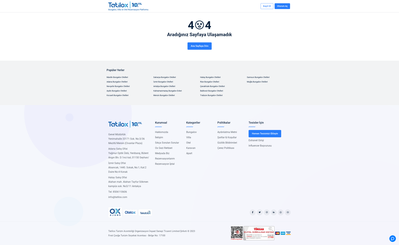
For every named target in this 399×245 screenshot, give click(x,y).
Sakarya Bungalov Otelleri (164, 77)
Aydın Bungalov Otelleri (117, 91)
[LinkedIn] (274, 212)
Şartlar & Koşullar (227, 137)
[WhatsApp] (281, 212)
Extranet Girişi (256, 140)
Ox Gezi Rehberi (163, 148)
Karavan (190, 148)
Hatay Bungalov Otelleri (210, 77)
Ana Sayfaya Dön (199, 46)
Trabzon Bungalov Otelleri (211, 95)
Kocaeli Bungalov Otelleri (117, 95)
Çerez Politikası (225, 148)
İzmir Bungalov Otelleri (163, 82)
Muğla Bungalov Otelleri (257, 82)
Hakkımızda (161, 132)
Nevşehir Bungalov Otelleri (118, 86)
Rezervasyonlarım (165, 158)
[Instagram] (267, 212)
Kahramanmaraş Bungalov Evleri (167, 91)
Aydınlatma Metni (227, 132)
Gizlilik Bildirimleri (227, 142)
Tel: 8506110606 (117, 191)
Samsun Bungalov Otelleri (258, 77)
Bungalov (191, 132)
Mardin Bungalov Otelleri (117, 77)
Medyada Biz (162, 153)
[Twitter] (260, 212)
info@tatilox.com (117, 197)
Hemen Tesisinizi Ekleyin (265, 133)
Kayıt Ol (267, 6)
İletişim (159, 137)
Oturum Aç (282, 6)
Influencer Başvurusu (260, 145)
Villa (188, 137)
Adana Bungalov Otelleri (117, 82)
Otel (188, 142)
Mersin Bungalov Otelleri (164, 95)
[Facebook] (253, 212)
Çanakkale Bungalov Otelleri (212, 86)
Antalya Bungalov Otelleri (164, 86)
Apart (189, 153)
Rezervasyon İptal (165, 163)
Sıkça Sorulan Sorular (167, 142)
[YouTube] (288, 212)
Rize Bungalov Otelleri (209, 82)
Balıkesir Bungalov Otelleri (211, 91)
